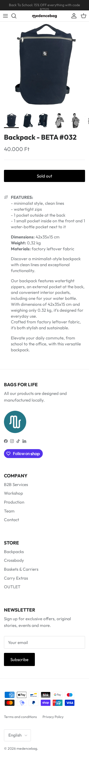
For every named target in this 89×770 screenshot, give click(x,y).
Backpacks (14, 551)
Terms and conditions (20, 717)
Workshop (13, 493)
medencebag (27, 748)
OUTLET (12, 586)
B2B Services (16, 484)
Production (14, 502)
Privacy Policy (53, 717)
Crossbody (14, 560)
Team (9, 510)
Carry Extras (16, 578)
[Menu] (5, 15)
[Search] (16, 15)
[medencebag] (44, 16)
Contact (11, 519)
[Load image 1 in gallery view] (44, 66)
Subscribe (19, 659)
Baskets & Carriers (21, 569)
